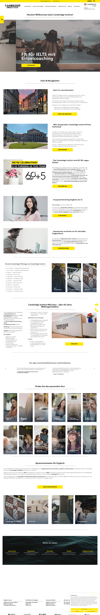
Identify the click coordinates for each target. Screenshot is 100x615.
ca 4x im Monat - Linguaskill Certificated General (17, 270)
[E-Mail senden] (96, 304)
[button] (88, 69)
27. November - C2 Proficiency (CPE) (14, 291)
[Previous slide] (6, 369)
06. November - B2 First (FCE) (13, 287)
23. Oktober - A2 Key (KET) (12, 285)
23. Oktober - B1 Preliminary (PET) (14, 282)
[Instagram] (89, 1)
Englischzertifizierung (50, 487)
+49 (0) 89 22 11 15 (56, 1)
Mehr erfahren (62, 149)
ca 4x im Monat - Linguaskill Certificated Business (17, 268)
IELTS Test (28, 603)
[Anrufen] (96, 310)
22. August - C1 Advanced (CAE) (13, 272)
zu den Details (62, 215)
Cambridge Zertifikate (32, 602)
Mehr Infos (74, 344)
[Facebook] (91, 1)
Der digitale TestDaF (69, 603)
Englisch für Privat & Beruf (11, 602)
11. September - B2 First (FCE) (13, 274)
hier (77, 107)
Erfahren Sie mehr (63, 248)
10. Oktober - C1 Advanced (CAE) (14, 280)
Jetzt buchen (15, 65)
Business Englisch (8, 603)
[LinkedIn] (88, 1)
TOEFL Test (28, 605)
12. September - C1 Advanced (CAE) (14, 276)
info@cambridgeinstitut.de (45, 1)
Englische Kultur (50, 603)
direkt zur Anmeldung (64, 114)
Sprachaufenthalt (50, 605)
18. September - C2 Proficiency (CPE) (14, 278)
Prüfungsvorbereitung (9, 605)
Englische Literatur (51, 602)
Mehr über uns (62, 186)
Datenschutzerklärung (94, 594)
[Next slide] (94, 369)
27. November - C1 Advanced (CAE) (14, 289)
